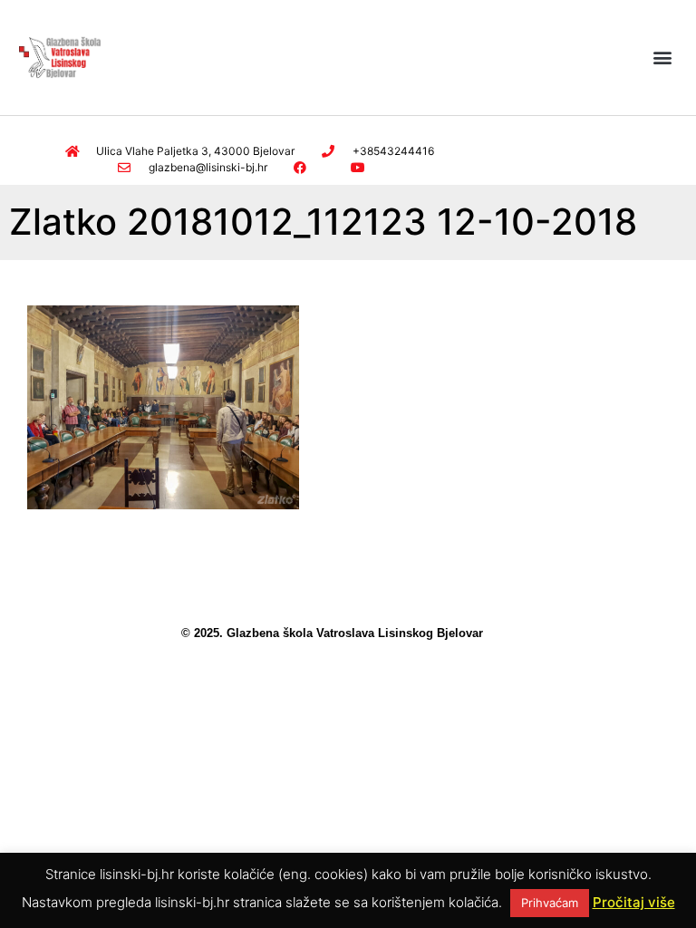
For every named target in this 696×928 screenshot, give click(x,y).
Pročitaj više (634, 902)
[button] (663, 57)
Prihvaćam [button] (549, 902)
